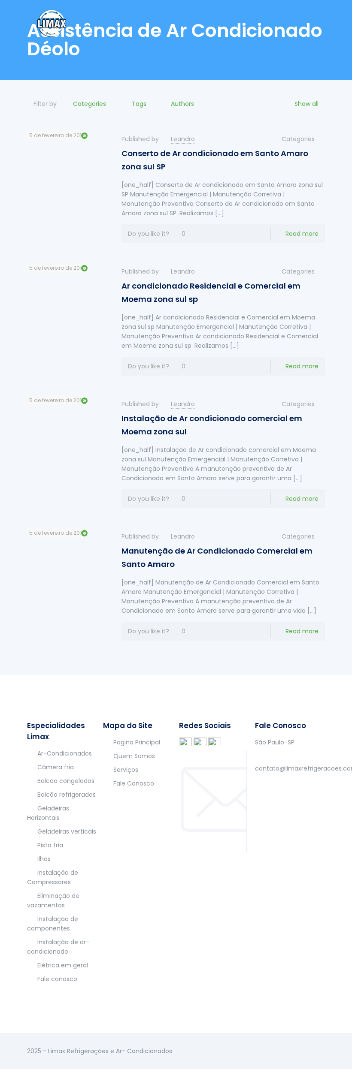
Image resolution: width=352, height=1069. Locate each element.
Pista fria (50, 845)
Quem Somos (134, 756)
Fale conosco (57, 979)
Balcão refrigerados (66, 794)
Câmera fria (55, 767)
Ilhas (44, 859)
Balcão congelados (65, 781)
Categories (89, 103)
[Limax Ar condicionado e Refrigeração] (52, 21)
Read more (302, 233)
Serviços (125, 769)
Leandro (183, 139)
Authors (182, 103)
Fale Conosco (133, 783)
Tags (139, 103)
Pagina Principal (136, 742)
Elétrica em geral (62, 965)
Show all (306, 103)
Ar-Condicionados (64, 753)
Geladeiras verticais (66, 831)
